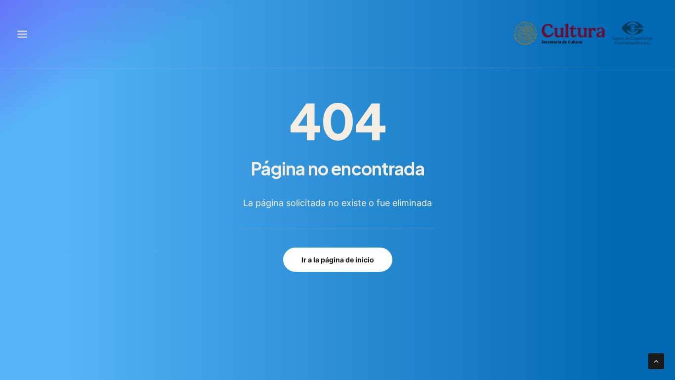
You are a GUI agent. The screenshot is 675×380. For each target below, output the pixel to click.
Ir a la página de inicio (337, 259)
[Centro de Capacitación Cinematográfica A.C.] (583, 34)
